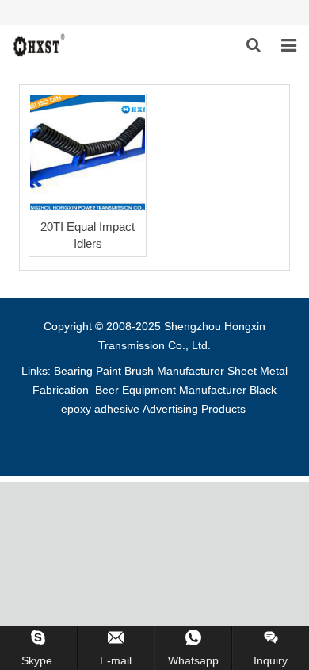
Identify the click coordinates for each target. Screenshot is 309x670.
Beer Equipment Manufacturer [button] (170, 389)
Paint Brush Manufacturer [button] (160, 370)
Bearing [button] (73, 370)
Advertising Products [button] (194, 408)
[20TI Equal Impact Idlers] (87, 152)
